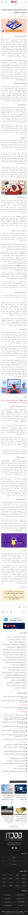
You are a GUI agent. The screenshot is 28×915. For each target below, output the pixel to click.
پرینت (25, 662)
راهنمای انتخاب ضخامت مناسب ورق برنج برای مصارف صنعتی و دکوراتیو (21, 818)
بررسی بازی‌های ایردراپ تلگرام (19, 768)
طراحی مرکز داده (10, 637)
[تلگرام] (12, 848)
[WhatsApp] (7, 611)
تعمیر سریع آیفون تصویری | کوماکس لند (19, 667)
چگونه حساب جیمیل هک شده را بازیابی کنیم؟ (16, 760)
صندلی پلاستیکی (8, 657)
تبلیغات (19, 606)
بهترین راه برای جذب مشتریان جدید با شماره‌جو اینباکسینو (13, 739)
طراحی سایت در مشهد (15, 670)
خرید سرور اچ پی (23, 670)
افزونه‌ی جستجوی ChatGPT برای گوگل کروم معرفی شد (14, 751)
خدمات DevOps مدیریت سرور (21, 680)
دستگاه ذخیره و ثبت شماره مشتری (20, 682)
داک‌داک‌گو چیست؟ (21, 766)
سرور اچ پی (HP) (23, 665)
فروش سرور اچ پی (12, 639)
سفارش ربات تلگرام (23, 652)
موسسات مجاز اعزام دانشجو (16, 685)
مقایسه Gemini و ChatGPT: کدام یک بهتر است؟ (15, 744)
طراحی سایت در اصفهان (13, 642)
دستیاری (9, 670)
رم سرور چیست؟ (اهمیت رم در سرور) (17, 714)
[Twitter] (10, 611)
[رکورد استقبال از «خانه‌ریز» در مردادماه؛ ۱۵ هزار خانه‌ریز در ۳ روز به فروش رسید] (7, 789)
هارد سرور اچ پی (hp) (6, 652)
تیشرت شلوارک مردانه (14, 644)
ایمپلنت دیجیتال (6, 677)
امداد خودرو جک (10, 672)
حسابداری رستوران (23, 675)
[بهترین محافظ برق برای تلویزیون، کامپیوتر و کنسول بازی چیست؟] (7, 810)
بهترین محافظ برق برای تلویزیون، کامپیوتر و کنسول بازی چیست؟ (8, 818)
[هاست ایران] (14, 626)
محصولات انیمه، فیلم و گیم (18, 662)
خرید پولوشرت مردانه (22, 644)
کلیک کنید (17, 80)
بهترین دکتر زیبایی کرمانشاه (21, 659)
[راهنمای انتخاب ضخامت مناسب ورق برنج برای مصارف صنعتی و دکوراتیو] (21, 810)
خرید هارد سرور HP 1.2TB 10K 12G (8, 649)
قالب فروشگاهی (23, 639)
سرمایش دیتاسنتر (17, 637)
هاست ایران (18, 844)
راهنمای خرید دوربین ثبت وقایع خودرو (17, 758)
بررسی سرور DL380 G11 (9, 662)
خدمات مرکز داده (23, 637)
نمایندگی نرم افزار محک (6, 644)
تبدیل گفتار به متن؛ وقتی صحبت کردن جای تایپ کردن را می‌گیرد (21, 797)
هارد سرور (24, 657)
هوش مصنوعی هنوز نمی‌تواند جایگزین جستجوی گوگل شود (13, 771)
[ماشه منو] (25, 2)
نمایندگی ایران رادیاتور (15, 652)
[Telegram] (3, 611)
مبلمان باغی (20, 657)
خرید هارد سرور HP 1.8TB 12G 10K (20, 649)
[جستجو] (2, 2)
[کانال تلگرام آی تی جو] (14, 620)
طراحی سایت (17, 654)
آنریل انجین (12, 654)
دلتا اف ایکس (18, 677)
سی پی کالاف (5, 667)
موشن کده (22, 587)
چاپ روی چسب (16, 672)
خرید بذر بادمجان (6, 654)
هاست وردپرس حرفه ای (22, 642)
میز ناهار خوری (14, 657)
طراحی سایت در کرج (23, 672)
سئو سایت (9, 685)
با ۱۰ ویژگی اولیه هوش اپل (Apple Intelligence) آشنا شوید (13, 763)
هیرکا (3, 659)
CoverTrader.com (16, 675)
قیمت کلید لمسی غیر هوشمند (21, 647)
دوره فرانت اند (11, 682)
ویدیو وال (10, 667)
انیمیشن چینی (13, 680)
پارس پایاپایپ (24, 688)
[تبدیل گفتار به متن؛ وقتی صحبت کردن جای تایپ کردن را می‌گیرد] (21, 789)
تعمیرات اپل (4, 672)
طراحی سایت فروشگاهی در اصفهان (10, 659)
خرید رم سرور (12, 677)
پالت (7, 682)
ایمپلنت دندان (24, 677)
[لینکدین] (16, 848)
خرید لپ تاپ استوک (15, 665)
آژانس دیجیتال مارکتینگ (11, 647)
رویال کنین (18, 639)
